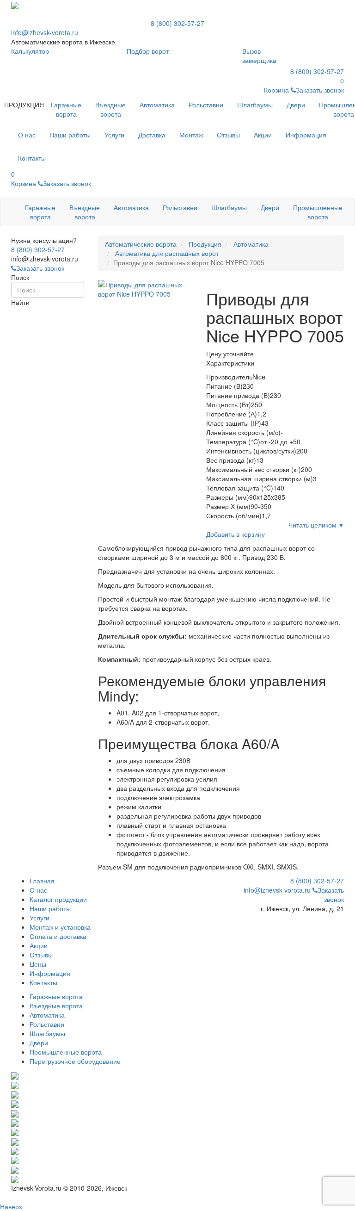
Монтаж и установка (60, 927)
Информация (50, 973)
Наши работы (50, 908)
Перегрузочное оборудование (75, 1061)
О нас (38, 889)
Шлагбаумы (255, 104)
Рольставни (206, 104)
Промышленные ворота (318, 212)
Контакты (43, 982)
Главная (42, 880)
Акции (39, 945)
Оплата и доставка (58, 936)
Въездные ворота (110, 109)
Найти (20, 302)
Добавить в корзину (235, 534)
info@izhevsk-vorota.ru (44, 32)
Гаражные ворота (66, 109)
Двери (296, 104)
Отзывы (41, 954)
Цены (38, 964)
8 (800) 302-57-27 (177, 23)
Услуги (39, 917)
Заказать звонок (40, 268)
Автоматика (157, 104)
